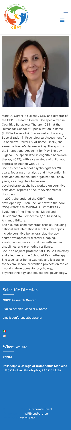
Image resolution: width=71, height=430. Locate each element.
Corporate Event (40, 409)
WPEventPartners (37, 413)
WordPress (27, 418)
